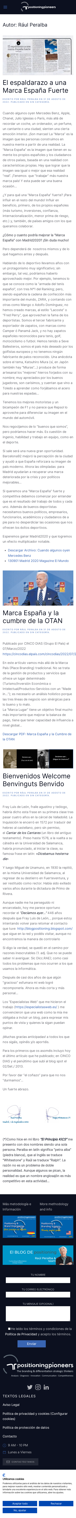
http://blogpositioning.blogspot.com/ (44, 928)
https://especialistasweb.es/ (36, 1007)
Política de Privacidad (21, 1334)
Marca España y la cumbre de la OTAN (33, 617)
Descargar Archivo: (22, 550)
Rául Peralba (29, 99)
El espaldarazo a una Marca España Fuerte (35, 86)
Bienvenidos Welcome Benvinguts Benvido (37, 780)
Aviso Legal (11, 1405)
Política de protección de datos (26, 1427)
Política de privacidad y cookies (26, 1413)
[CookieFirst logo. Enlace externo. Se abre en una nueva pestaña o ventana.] (4, 1475)
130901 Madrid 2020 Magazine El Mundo (38, 561)
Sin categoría (39, 102)
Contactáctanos (23, 1462)
